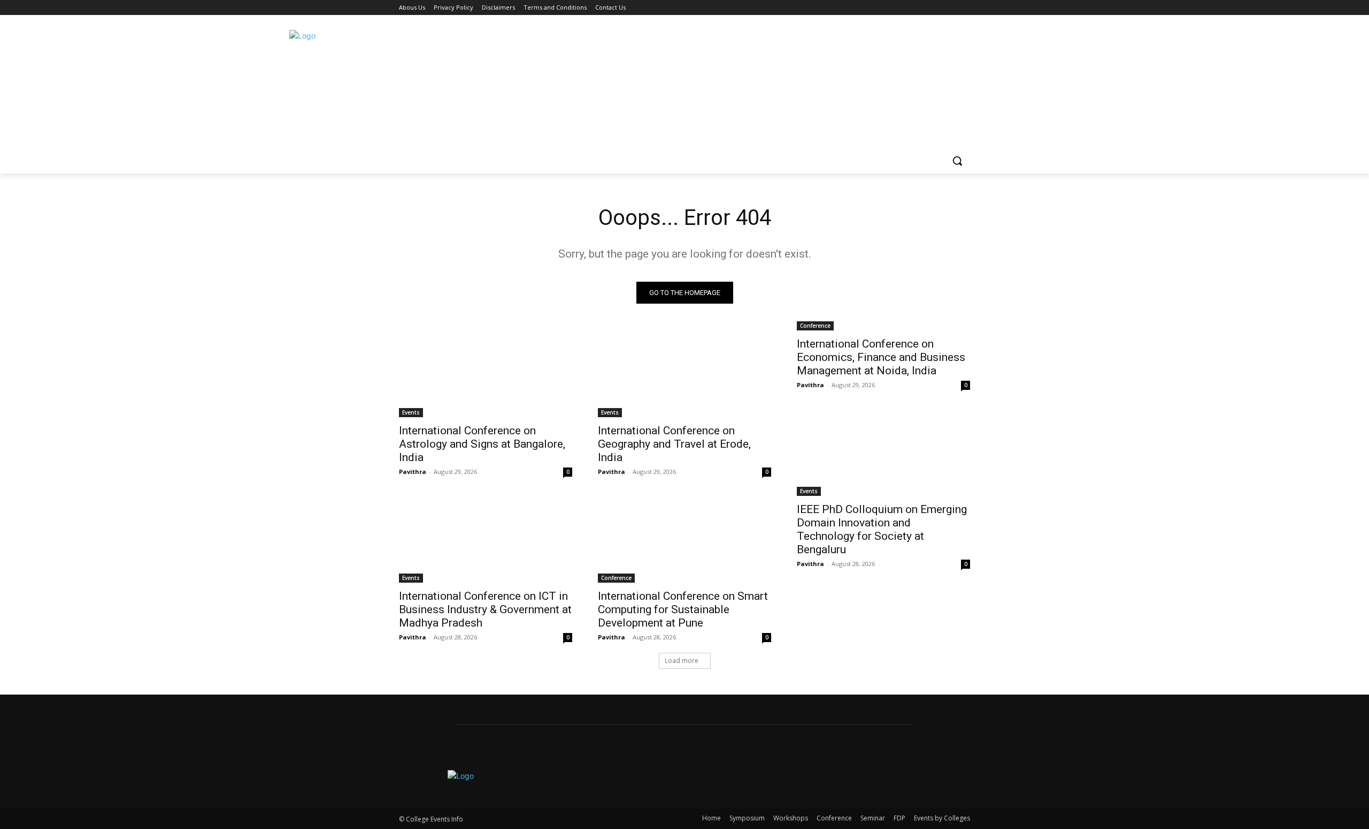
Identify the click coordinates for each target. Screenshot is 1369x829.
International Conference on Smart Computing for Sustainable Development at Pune (683, 609)
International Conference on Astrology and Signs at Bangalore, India (482, 444)
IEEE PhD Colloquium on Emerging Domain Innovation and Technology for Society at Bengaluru (882, 529)
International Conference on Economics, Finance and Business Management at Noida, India (881, 357)
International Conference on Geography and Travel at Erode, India (674, 444)
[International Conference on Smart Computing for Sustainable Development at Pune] (684, 539)
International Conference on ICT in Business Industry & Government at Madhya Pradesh (485, 609)
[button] (957, 161)
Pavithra (412, 472)
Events (411, 412)
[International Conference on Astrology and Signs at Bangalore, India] (485, 373)
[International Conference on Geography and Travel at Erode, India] (684, 373)
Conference (815, 325)
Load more (681, 660)
